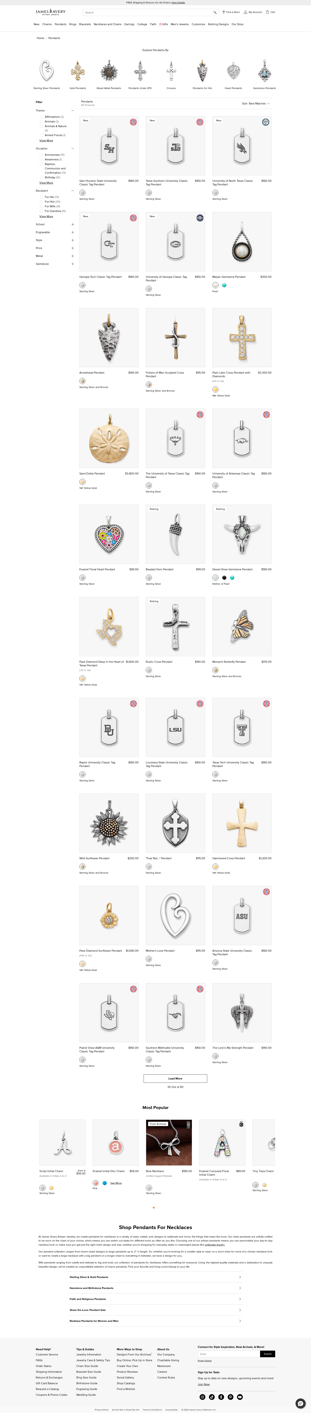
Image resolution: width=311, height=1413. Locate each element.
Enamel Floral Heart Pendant (97, 569)
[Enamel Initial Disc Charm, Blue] (104, 1183)
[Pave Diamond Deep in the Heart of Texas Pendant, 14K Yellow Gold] (82, 678)
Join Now (204, 1384)
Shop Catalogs (126, 1383)
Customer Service (47, 1354)
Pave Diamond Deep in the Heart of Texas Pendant (101, 663)
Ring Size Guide (86, 1377)
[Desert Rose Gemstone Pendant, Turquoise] (232, 578)
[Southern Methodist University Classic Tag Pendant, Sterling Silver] (149, 1060)
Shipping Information (49, 1372)
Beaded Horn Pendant (159, 569)
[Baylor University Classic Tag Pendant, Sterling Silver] (82, 774)
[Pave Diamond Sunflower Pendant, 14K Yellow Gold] (82, 964)
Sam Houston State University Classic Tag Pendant (98, 182)
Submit (267, 1354)
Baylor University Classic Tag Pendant (97, 764)
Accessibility (172, 1409)
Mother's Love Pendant (160, 951)
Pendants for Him (202, 88)
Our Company (166, 1354)
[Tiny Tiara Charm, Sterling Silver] (256, 1185)
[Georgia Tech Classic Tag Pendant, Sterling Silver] (82, 285)
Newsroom (164, 1366)
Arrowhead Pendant (91, 373)
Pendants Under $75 (140, 88)
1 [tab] (154, 1208)
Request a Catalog (47, 1389)
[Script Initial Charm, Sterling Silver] (42, 1188)
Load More (175, 1078)
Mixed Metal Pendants (109, 88)
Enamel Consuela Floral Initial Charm (214, 1173)
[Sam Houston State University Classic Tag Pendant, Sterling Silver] (82, 193)
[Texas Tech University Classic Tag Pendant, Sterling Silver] (215, 774)
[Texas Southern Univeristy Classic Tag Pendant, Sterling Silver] (149, 193)
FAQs (39, 1360)
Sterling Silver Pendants (46, 88)
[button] (253, 12)
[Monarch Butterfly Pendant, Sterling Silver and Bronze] (215, 670)
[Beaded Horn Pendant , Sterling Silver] (149, 578)
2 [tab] (156, 1208)
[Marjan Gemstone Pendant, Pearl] (215, 285)
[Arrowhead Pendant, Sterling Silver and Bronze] (82, 381)
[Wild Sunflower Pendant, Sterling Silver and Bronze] (82, 867)
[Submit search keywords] (216, 12)
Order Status (43, 1366)
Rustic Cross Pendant (159, 662)
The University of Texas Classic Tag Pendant (167, 475)
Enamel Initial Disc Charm (109, 1171)
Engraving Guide (86, 1389)
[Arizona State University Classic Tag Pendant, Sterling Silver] (215, 963)
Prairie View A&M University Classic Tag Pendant (97, 1049)
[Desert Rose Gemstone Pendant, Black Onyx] (224, 578)
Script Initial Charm (51, 1171)
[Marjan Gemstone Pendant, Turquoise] (224, 285)
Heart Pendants (233, 88)
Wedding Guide (86, 1395)
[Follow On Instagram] (202, 1397)
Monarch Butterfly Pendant (229, 662)
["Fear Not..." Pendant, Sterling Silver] (149, 867)
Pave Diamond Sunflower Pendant (100, 951)
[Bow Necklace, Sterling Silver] (149, 1188)
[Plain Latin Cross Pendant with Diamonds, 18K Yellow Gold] (215, 389)
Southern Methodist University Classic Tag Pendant (165, 1049)
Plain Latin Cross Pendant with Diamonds (231, 374)
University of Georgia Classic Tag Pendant (166, 278)
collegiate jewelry (214, 1245)
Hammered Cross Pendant (228, 858)
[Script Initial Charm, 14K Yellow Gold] (51, 1188)
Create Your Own (127, 1366)
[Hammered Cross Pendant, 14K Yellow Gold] (215, 867)
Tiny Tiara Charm (263, 1171)
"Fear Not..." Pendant (159, 858)
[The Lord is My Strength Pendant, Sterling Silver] (215, 1056)
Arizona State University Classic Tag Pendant (232, 952)
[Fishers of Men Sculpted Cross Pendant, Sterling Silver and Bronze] (149, 385)
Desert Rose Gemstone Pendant (232, 569)
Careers (162, 1372)
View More (46, 140)
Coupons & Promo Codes (51, 1395)
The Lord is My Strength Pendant (232, 1048)
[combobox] (151, 12)
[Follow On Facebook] (221, 1397)
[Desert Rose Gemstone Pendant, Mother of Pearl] (215, 578)
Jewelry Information (88, 1354)
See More (116, 1183)
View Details (178, 2)
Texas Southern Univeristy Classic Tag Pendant (167, 182)
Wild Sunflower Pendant (94, 858)
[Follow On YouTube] (240, 1397)
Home (40, 38)
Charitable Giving (168, 1360)
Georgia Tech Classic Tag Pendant (100, 277)
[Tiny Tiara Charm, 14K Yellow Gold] (264, 1185)
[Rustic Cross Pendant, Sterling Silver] (149, 670)
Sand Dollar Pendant (92, 473)
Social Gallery (125, 1377)
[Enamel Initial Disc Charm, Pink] (96, 1183)
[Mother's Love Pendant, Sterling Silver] (149, 959)
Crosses (171, 88)
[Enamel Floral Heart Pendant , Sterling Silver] (82, 578)
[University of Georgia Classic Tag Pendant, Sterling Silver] (149, 289)
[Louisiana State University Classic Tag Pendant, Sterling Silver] (149, 774)
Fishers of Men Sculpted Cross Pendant (165, 374)
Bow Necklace (155, 1171)
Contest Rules (166, 1377)
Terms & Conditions (152, 1409)
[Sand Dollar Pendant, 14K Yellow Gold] (82, 482)
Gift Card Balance (47, 1383)
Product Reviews (127, 1372)
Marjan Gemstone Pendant (229, 277)
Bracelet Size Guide (88, 1372)
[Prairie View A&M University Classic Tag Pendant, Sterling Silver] (82, 1060)
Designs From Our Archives (134, 1354)
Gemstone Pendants (264, 88)
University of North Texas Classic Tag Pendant (232, 182)
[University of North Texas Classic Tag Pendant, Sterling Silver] (215, 193)
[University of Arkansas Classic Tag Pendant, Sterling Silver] (215, 485)
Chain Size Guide (87, 1366)
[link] (142, 24)
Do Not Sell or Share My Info (125, 1409)
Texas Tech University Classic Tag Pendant (233, 764)
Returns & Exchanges (49, 1377)
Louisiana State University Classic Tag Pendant (167, 764)
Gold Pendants (78, 88)
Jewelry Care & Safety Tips (93, 1360)
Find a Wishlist (126, 1389)
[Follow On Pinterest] (230, 1397)
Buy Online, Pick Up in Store (134, 1360)
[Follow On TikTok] (212, 1397)
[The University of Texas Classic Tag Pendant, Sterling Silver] (149, 485)
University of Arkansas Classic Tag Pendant (233, 475)
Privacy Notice (205, 1360)
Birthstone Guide (87, 1383)
